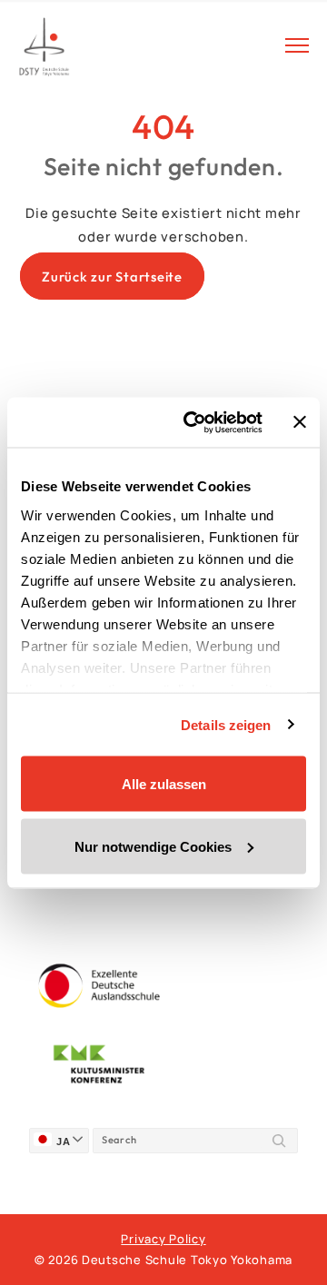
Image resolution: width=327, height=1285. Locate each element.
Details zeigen (226, 724)
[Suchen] (279, 1140)
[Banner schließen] (299, 422)
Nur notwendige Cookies (153, 846)
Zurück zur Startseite (112, 276)
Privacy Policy (163, 1239)
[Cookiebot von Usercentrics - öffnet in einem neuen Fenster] (194, 422)
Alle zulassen (164, 784)
